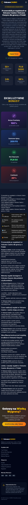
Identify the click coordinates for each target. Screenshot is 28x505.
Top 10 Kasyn (4, 450)
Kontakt (3, 462)
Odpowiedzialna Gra (6, 464)
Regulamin (3, 468)
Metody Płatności (5, 456)
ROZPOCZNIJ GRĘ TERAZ (14, 424)
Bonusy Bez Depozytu (6, 452)
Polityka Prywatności (6, 466)
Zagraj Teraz (14, 54)
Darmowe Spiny (5, 454)
